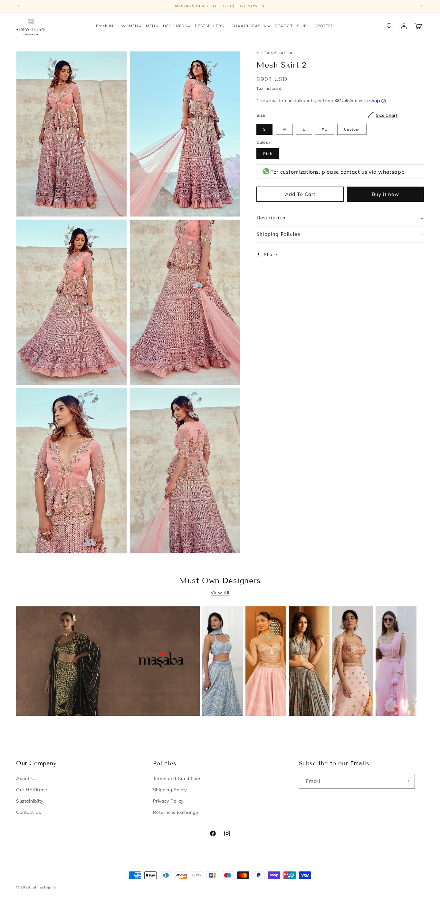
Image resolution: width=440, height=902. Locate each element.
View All (220, 592)
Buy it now (385, 194)
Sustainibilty (29, 801)
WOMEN (129, 25)
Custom (352, 129)
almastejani (44, 887)
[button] (129, 26)
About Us (26, 778)
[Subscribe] (407, 781)
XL (324, 129)
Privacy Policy (168, 801)
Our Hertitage (31, 790)
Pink (267, 153)
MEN (150, 25)
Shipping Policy (170, 790)
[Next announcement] (422, 6)
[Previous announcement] (18, 6)
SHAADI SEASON (249, 25)
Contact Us (28, 812)
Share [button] (270, 254)
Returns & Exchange (175, 812)
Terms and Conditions (177, 778)
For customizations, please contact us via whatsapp (337, 172)
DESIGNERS (175, 25)
